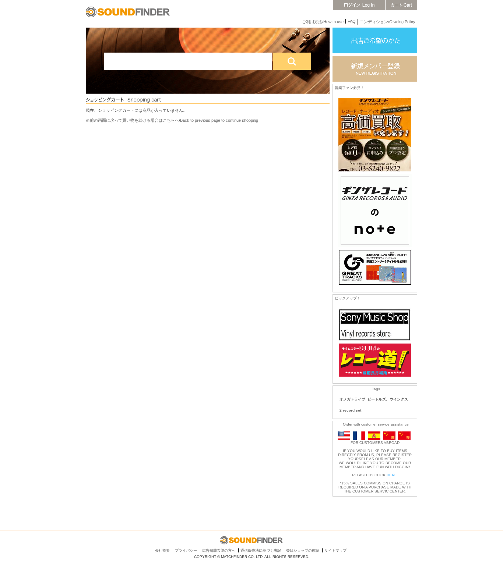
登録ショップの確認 (302, 550)
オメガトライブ (352, 399)
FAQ (352, 21)
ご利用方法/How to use (323, 21)
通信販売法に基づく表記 (260, 550)
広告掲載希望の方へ (218, 550)
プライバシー (186, 550)
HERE (392, 475)
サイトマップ (335, 550)
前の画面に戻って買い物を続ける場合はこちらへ (134, 120)
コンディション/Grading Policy (387, 21)
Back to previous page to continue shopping (219, 120)
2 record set (350, 410)
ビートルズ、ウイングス (387, 399)
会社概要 (162, 550)
